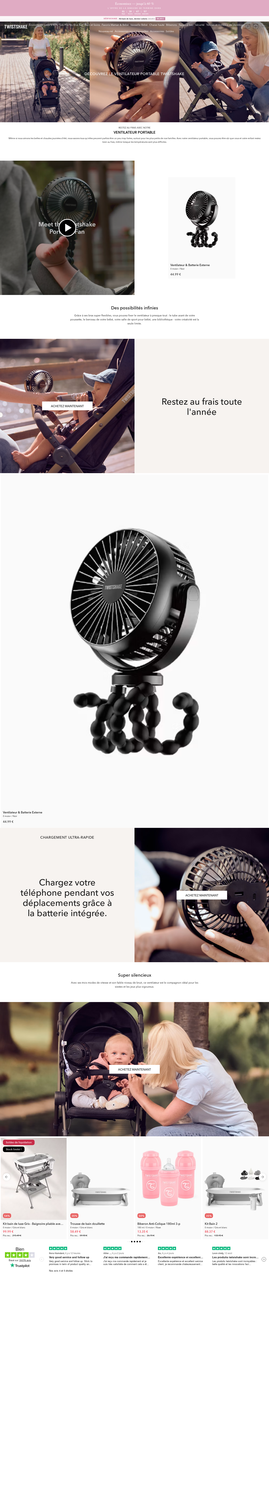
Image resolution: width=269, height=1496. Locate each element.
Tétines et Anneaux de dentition (225, 24)
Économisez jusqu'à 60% (43, 24)
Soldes (170, 31)
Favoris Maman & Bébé (115, 24)
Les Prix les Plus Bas (71, 24)
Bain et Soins (92, 24)
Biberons (171, 24)
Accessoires (157, 31)
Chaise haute (156, 24)
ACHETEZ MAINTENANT (67, 406)
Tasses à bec (186, 24)
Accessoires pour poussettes (131, 31)
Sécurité (199, 24)
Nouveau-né (106, 31)
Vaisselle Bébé (138, 24)
